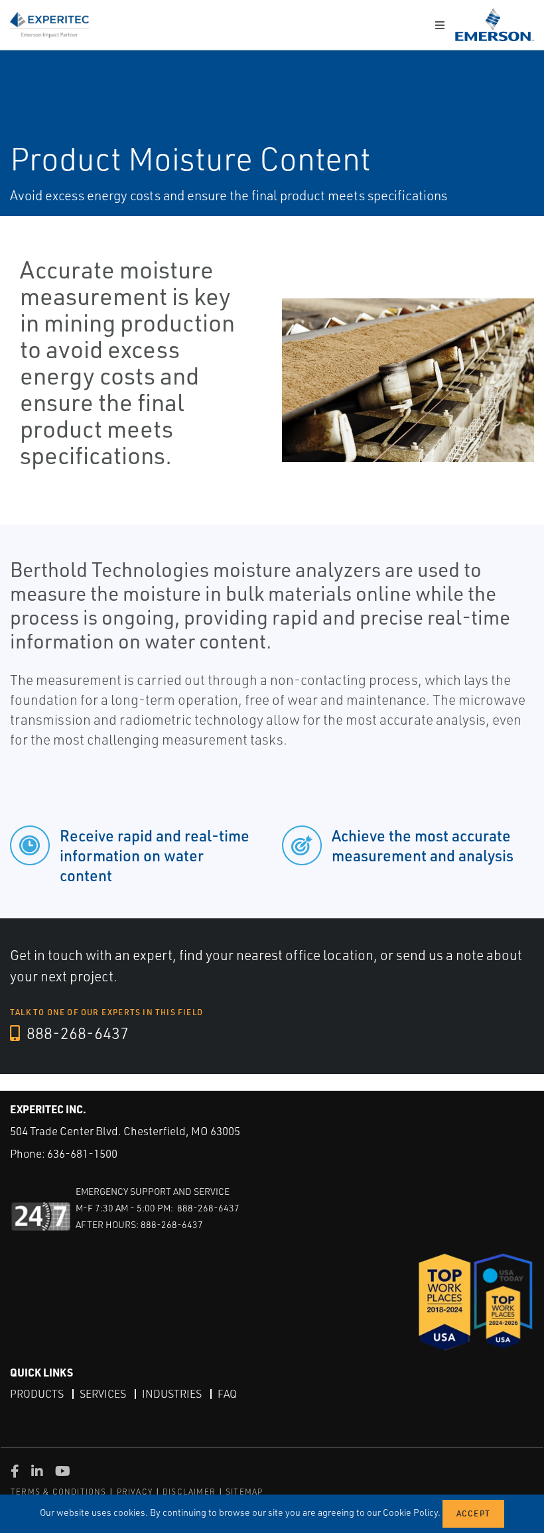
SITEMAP (244, 1492)
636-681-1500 (82, 1153)
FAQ (227, 1393)
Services (103, 1393)
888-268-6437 (76, 1033)
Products (37, 1393)
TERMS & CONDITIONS (59, 1492)
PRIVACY (135, 1492)
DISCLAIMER (189, 1492)
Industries (172, 1393)
